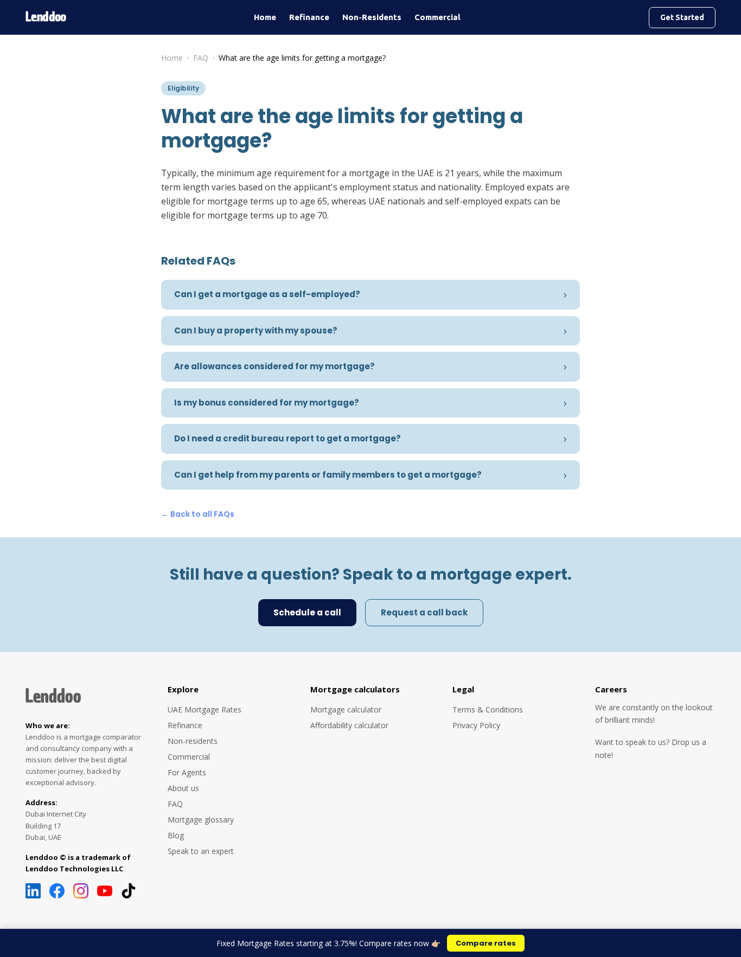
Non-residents (193, 741)
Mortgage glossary (201, 819)
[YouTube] (104, 890)
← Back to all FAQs (197, 514)
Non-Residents (371, 17)
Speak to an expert (201, 851)
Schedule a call (307, 612)
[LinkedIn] (33, 890)
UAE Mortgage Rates (204, 709)
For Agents (187, 772)
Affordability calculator (349, 725)
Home (265, 17)
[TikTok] (128, 890)
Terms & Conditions (487, 709)
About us (183, 788)
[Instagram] (80, 890)
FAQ (200, 58)
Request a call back (424, 612)
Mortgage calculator (345, 709)
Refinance (309, 17)
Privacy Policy (476, 725)
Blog (176, 835)
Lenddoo (53, 696)
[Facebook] (57, 890)
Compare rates (486, 943)
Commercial (437, 17)
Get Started (682, 17)
